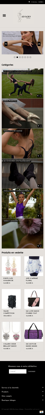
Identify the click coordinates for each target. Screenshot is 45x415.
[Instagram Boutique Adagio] (24, 378)
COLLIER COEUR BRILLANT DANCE (9, 345)
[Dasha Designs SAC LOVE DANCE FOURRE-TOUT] (33, 299)
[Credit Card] (41, 412)
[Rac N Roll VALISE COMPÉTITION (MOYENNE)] (11, 299)
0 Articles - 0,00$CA (37, 2)
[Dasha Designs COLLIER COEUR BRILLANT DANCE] (11, 332)
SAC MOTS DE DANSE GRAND (31, 345)
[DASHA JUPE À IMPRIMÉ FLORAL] (33, 266)
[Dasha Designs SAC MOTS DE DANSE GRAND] (33, 332)
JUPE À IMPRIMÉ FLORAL (32, 279)
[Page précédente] (5, 44)
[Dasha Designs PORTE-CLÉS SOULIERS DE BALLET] (11, 266)
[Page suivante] (39, 44)
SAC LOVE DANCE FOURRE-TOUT (32, 312)
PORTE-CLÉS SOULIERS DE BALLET (8, 280)
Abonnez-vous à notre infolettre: (22, 366)
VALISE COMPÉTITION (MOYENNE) (8, 312)
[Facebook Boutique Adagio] (20, 378)
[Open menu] (4, 15)
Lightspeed (35, 409)
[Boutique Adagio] (26, 16)
